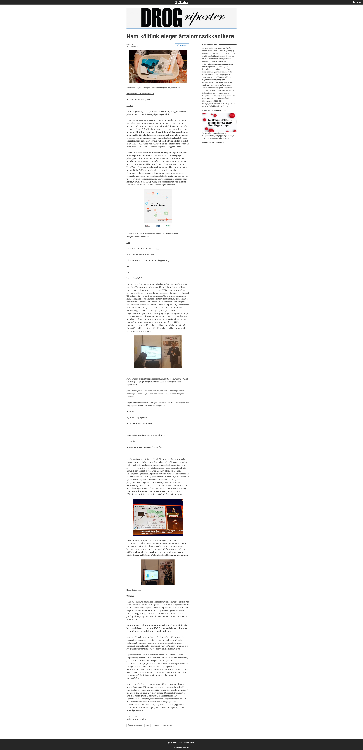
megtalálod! (228, 138)
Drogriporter (129, 44)
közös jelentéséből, (134, 278)
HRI (128, 266)
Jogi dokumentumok (175, 742)
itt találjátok (228, 103)
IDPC (128, 242)
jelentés (129, 105)
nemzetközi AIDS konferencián (140, 93)
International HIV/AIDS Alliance (140, 254)
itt (227, 106)
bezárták (168, 625)
